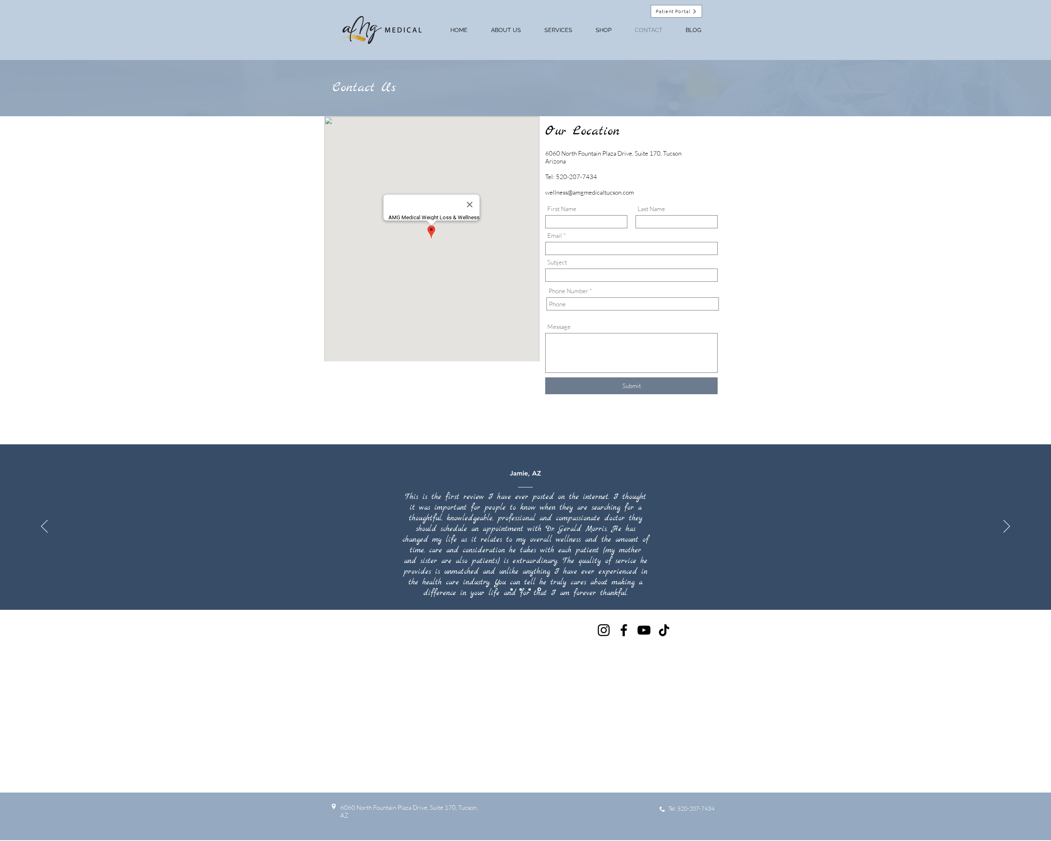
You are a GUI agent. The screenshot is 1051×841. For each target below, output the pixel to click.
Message (559, 327)
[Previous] (44, 527)
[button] (603, 29)
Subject (557, 262)
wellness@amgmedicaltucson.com (589, 192)
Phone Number (568, 291)
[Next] (1006, 527)
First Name (561, 209)
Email (554, 235)
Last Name (651, 209)
